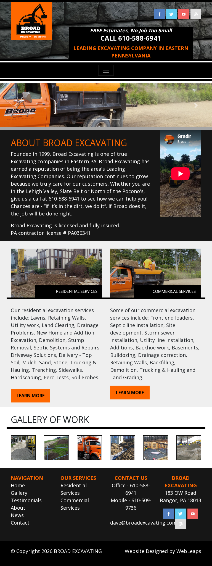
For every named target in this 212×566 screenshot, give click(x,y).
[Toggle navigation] (106, 70)
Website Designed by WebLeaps (163, 551)
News (17, 515)
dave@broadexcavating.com (143, 522)
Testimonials (26, 500)
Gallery (19, 492)
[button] (16, 105)
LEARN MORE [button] (30, 396)
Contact (20, 522)
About (18, 507)
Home (18, 485)
